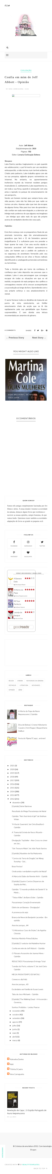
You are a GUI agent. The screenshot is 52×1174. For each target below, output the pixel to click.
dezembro (16, 802)
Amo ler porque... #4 (20, 925)
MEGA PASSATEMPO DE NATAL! (26, 974)
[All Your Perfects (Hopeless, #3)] (10, 607)
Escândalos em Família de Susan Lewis (27, 989)
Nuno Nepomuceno (21, 596)
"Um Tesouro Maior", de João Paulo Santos (29, 848)
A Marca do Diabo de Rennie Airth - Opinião (30, 876)
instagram (28, 546)
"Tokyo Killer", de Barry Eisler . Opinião (27, 897)
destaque (12, 685)
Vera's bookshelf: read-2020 (28, 573)
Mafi (11, 1064)
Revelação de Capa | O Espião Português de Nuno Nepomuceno (26, 1112)
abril (14, 1037)
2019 (12, 773)
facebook (14, 546)
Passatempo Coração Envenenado (26, 902)
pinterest (14, 556)
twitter (42, 546)
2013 (12, 795)
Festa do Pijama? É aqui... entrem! (32, 738)
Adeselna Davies (17, 1059)
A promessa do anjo (20, 912)
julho (14, 1025)
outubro (16, 1014)
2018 (12, 777)
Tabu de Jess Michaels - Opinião (25, 994)
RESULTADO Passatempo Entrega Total (28, 961)
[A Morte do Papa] (10, 595)
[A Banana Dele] (10, 584)
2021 (12, 765)
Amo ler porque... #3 (20, 984)
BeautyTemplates (31, 1165)
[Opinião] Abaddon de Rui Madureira (27, 853)
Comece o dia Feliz (19, 979)
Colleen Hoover (20, 607)
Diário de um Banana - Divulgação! (26, 907)
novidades (36, 685)
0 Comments (10, 330)
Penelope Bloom (20, 584)
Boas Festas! (17, 866)
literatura (24, 685)
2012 (12, 799)
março (15, 1040)
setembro (16, 1018)
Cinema (20, 681)
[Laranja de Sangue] (10, 618)
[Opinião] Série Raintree (22, 806)
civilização (26, 70)
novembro (16, 1011)
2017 (12, 780)
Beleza (11, 681)
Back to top (40, 1168)
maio (14, 1033)
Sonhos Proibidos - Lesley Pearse (25, 1007)
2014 (12, 791)
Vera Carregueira (17, 1074)
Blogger (33, 1150)
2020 (12, 769)
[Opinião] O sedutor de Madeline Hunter (28, 943)
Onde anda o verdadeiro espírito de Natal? (29, 871)
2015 (12, 788)
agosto (15, 1022)
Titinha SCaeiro (16, 1069)
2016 (12, 784)
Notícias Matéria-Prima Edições (25, 938)
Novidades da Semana (34, 681)
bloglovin (28, 556)
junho (14, 1029)
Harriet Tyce (19, 618)
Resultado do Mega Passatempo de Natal (29, 811)
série (20, 690)
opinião (12, 690)
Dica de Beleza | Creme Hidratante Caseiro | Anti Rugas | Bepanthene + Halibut (33, 728)
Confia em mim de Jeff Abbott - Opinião (28, 948)
